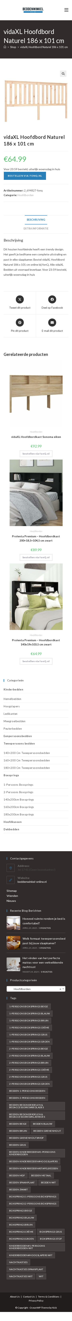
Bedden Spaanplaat (22, 1182)
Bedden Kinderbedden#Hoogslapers (33, 1161)
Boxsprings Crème (21, 1231)
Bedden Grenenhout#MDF (26, 1137)
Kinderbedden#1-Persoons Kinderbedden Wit (27, 1247)
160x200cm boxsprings (19, 807)
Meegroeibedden (14, 721)
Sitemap (12, 890)
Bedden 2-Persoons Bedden (27, 1097)
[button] (63, 74)
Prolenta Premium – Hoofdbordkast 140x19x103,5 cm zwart (36, 642)
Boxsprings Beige (20, 1210)
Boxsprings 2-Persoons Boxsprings (32, 1203)
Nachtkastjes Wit (21, 1276)
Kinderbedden (13, 689)
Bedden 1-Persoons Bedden (27, 1090)
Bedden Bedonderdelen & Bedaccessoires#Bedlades (26, 1106)
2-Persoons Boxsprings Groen (29, 1083)
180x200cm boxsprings (19, 814)
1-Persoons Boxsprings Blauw (29, 1013)
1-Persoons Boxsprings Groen (29, 1041)
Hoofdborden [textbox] (34, 989)
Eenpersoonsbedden (18, 736)
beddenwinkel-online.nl (32, 881)
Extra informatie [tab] (36, 228)
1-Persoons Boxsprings (18, 784)
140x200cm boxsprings (19, 799)
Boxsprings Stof (51, 1238)
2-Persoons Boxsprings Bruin (29, 1062)
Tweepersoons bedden (19, 743)
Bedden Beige (18, 1123)
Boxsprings (11, 775)
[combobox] (36, 989)
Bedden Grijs (17, 1144)
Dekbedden (11, 829)
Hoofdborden (26, 195)
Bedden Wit (48, 1182)
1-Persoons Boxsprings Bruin (29, 1020)
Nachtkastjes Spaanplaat (26, 1269)
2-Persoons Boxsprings (18, 792)
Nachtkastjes (18, 1262)
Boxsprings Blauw (21, 1217)
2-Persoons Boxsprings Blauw (29, 1055)
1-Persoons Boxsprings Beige (28, 1006)
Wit (41, 1276)
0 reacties (45, 928)
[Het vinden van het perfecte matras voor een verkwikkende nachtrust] (13, 964)
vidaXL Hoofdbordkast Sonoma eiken (36, 436)
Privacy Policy (36, 1300)
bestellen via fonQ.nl (25, 175)
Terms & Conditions (48, 1296)
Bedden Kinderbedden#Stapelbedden (33, 1168)
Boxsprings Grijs (51, 1231)
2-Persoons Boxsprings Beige (28, 1048)
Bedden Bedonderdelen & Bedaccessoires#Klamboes (27, 1115)
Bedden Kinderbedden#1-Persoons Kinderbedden (32, 1153)
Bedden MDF (17, 1175)
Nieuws (11, 900)
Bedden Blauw (42, 1123)
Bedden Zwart (18, 1189)
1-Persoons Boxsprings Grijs (28, 1034)
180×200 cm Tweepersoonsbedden (27, 767)
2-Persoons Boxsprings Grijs (28, 1076)
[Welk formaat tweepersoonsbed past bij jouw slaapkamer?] (13, 943)
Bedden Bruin (18, 1130)
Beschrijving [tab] (36, 219)
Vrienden (12, 895)
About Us (15, 1296)
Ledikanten (11, 713)
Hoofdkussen (13, 821)
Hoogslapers (12, 706)
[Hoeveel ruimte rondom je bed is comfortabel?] (13, 923)
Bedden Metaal (41, 1175)
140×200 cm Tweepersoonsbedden (27, 753)
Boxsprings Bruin (21, 1224)
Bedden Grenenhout (47, 1130)
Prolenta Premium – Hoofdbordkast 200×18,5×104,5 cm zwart (36, 538)
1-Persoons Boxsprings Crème (29, 1027)
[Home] (5, 47)
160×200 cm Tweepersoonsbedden (27, 760)
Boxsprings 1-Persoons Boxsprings (32, 1196)
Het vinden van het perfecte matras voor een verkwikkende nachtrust (43, 962)
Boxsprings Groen (21, 1238)
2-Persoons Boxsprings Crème (29, 1069)
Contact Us (29, 1296)
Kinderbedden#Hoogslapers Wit (30, 1255)
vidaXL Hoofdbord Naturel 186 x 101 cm (44, 47)
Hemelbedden (12, 698)
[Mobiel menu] (66, 9)
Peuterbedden (13, 728)
